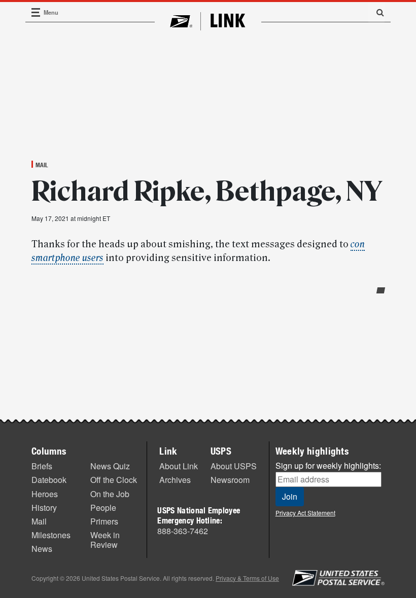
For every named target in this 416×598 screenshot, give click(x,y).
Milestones (51, 535)
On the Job (109, 494)
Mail (42, 165)
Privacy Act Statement (305, 512)
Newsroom (230, 479)
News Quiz (110, 466)
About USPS (234, 466)
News (41, 548)
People (103, 507)
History (44, 507)
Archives (175, 479)
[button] (376, 12)
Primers (104, 521)
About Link (178, 466)
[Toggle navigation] (36, 12)
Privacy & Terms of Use (247, 578)
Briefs (41, 466)
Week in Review (105, 539)
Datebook (48, 479)
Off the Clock (113, 479)
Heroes (44, 494)
